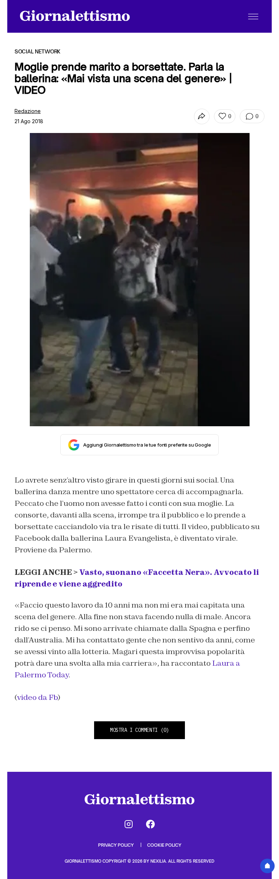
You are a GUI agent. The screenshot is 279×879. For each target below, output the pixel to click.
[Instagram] (128, 824)
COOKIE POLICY (164, 845)
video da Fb (37, 697)
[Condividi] (202, 116)
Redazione (28, 111)
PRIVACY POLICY (116, 845)
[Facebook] (150, 824)
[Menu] (253, 16)
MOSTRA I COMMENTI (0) (139, 730)
